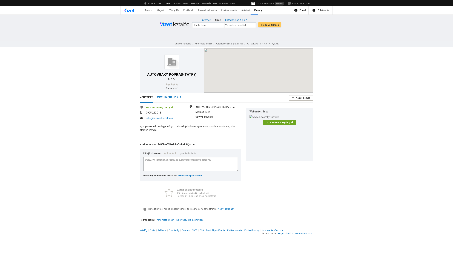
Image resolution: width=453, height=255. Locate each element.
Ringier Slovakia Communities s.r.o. (295, 233)
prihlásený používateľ (190, 175)
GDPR (194, 230)
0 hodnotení (171, 88)
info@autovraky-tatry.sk (159, 118)
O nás (152, 230)
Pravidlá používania (215, 230)
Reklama (162, 230)
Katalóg (143, 230)
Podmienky (174, 230)
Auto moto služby (165, 220)
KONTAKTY (146, 97)
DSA (202, 230)
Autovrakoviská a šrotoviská (189, 220)
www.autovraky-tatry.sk (159, 107)
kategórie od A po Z (236, 20)
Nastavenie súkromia (272, 230)
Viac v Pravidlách (225, 209)
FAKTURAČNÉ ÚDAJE (168, 97)
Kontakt (252, 230)
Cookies (186, 230)
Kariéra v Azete (234, 230)
